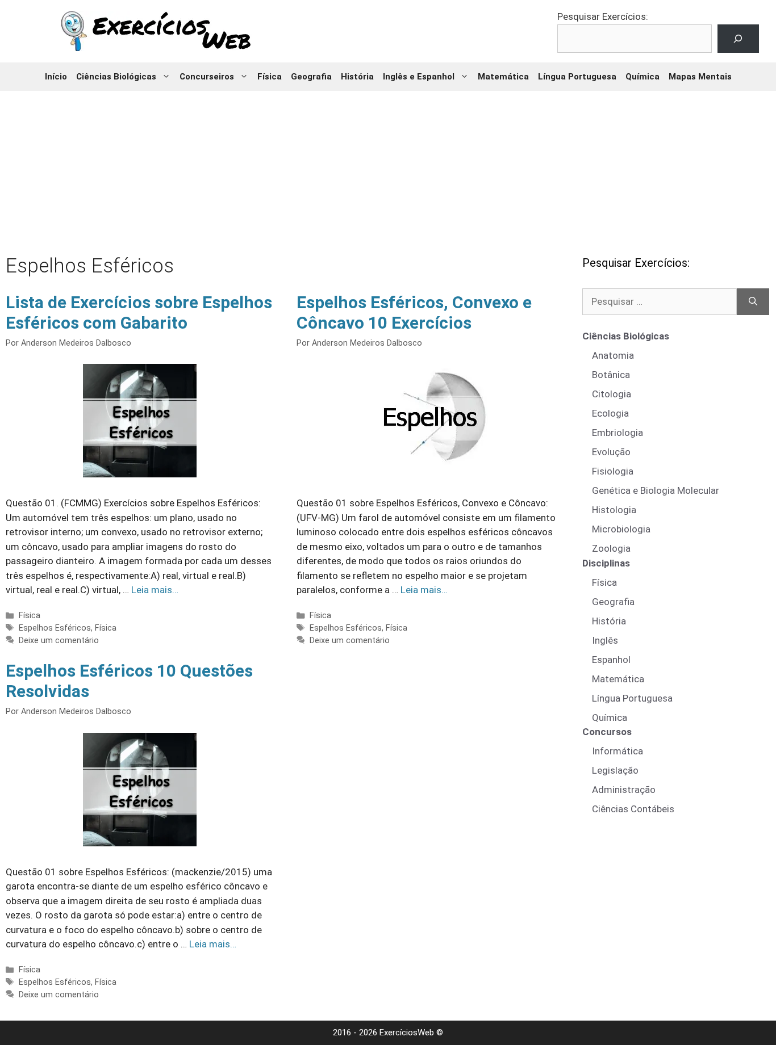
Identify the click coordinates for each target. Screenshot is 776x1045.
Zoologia (611, 548)
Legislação (615, 770)
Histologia (614, 509)
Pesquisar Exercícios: (602, 16)
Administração (624, 789)
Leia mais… (154, 589)
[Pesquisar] (753, 302)
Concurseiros (207, 77)
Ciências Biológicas (116, 77)
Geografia (311, 77)
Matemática (503, 77)
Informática (617, 751)
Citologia (611, 394)
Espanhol (611, 659)
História (357, 77)
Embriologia (617, 432)
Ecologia (610, 413)
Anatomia (613, 355)
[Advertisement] (388, 165)
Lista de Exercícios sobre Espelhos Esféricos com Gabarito (139, 312)
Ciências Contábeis (633, 809)
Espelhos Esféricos (55, 628)
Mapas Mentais (700, 77)
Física (269, 77)
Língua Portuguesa (577, 77)
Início (56, 77)
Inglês (605, 640)
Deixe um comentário (59, 640)
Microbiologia (621, 529)
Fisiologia (612, 471)
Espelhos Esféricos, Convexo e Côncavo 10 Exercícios (414, 312)
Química (642, 77)
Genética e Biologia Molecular (655, 490)
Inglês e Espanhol (418, 77)
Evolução (611, 452)
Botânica (611, 374)
